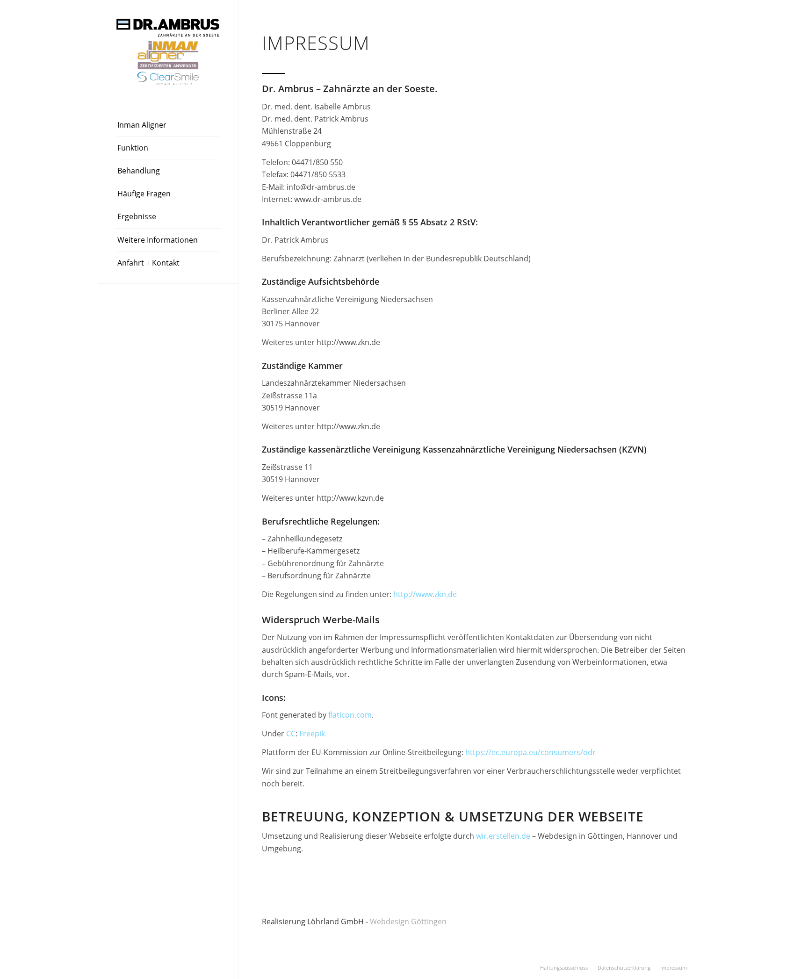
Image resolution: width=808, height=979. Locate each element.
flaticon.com (350, 715)
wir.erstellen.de (503, 836)
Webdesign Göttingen (409, 921)
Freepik (312, 733)
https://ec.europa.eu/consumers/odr (530, 752)
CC (291, 733)
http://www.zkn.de (425, 594)
